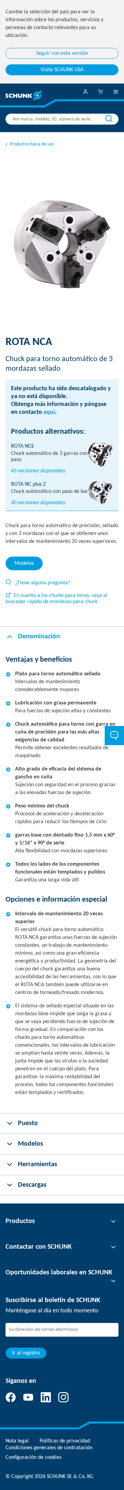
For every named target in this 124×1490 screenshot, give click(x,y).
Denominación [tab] (39, 636)
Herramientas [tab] (37, 1164)
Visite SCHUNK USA (62, 70)
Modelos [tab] (24, 563)
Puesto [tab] (28, 1123)
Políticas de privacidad (65, 1441)
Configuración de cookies (33, 1457)
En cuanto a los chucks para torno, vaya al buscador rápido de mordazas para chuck (56, 598)
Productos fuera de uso (32, 144)
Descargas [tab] (32, 1185)
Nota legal (17, 1441)
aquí (49, 412)
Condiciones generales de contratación (49, 1448)
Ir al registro (26, 1353)
